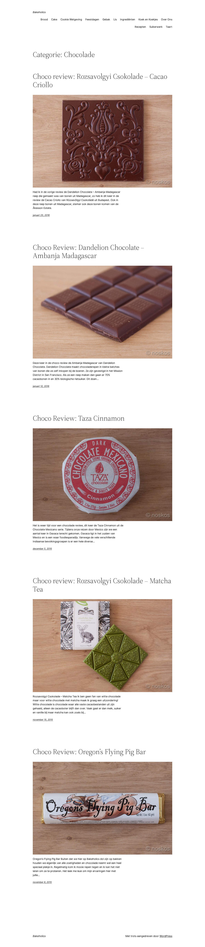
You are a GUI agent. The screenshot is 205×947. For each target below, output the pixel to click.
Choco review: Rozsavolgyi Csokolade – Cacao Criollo (100, 80)
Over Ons (166, 19)
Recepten (140, 26)
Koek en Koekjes (148, 19)
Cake (54, 19)
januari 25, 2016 (41, 215)
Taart (169, 26)
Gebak (106, 19)
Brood (44, 19)
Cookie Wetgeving (71, 19)
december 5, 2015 (42, 548)
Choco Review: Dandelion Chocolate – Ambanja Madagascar (88, 251)
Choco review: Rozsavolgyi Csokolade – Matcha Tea (102, 584)
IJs (115, 19)
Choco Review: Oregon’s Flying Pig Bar (89, 751)
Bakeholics (39, 12)
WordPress (166, 936)
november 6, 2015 (42, 882)
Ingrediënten (127, 19)
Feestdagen (92, 19)
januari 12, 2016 (41, 386)
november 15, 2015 (43, 719)
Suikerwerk (155, 26)
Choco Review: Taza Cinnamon (79, 418)
